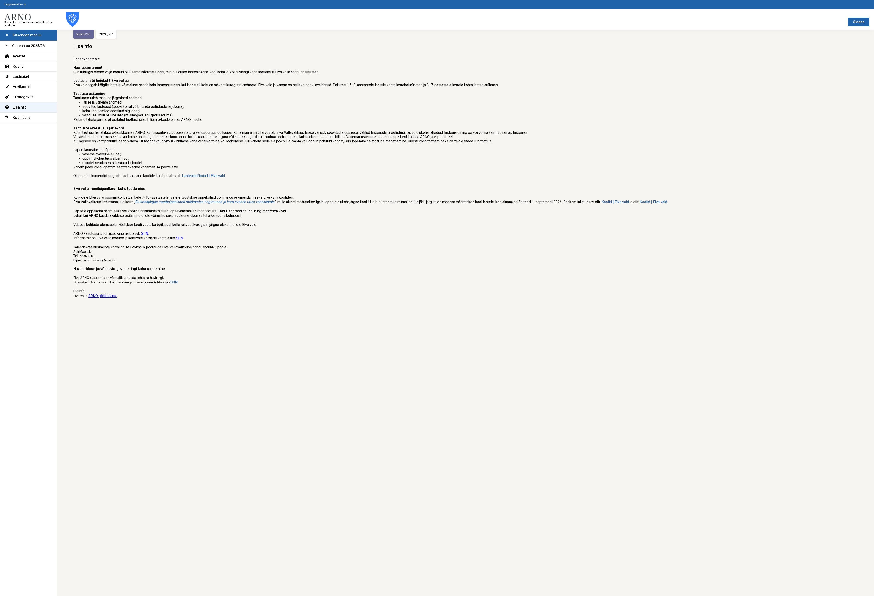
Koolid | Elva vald (615, 202)
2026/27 (106, 34)
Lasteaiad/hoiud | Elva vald (203, 176)
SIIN (144, 233)
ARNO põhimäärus (102, 296)
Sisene (858, 22)
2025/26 (83, 34)
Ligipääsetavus (15, 4)
